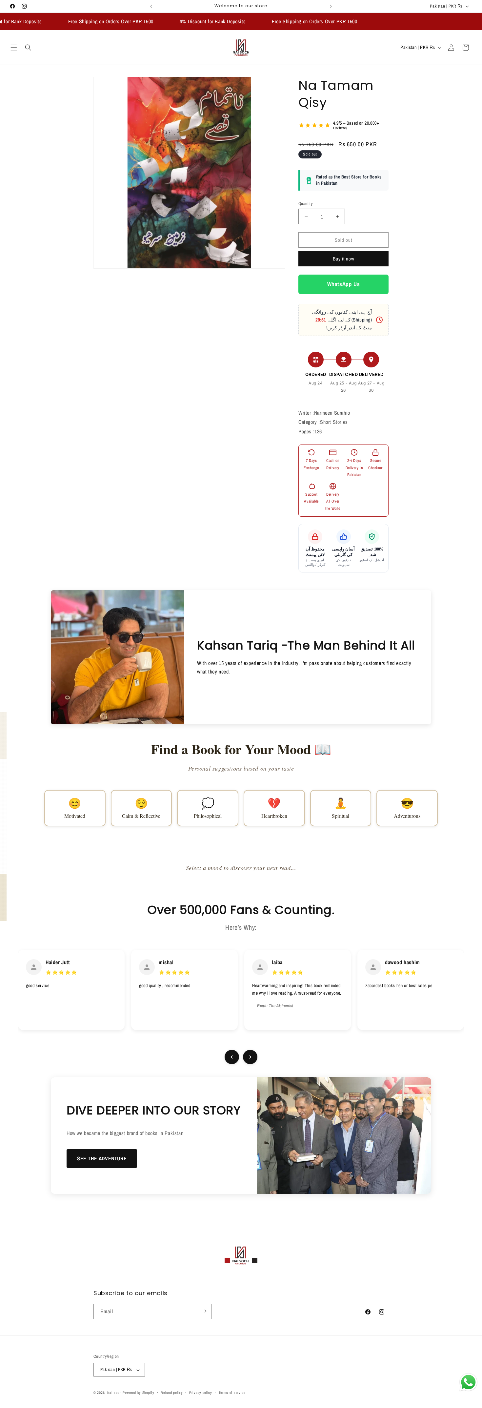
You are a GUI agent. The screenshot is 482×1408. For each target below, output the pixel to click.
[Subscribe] (204, 1311)
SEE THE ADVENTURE (102, 1158)
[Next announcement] (331, 6)
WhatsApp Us (343, 284)
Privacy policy (200, 1392)
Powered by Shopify (138, 1393)
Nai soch (114, 1393)
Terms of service (232, 1392)
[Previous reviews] (232, 1057)
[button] (14, 47)
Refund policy (172, 1392)
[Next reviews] (250, 1057)
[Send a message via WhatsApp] (468, 1382)
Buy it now (343, 259)
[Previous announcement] (151, 6)
